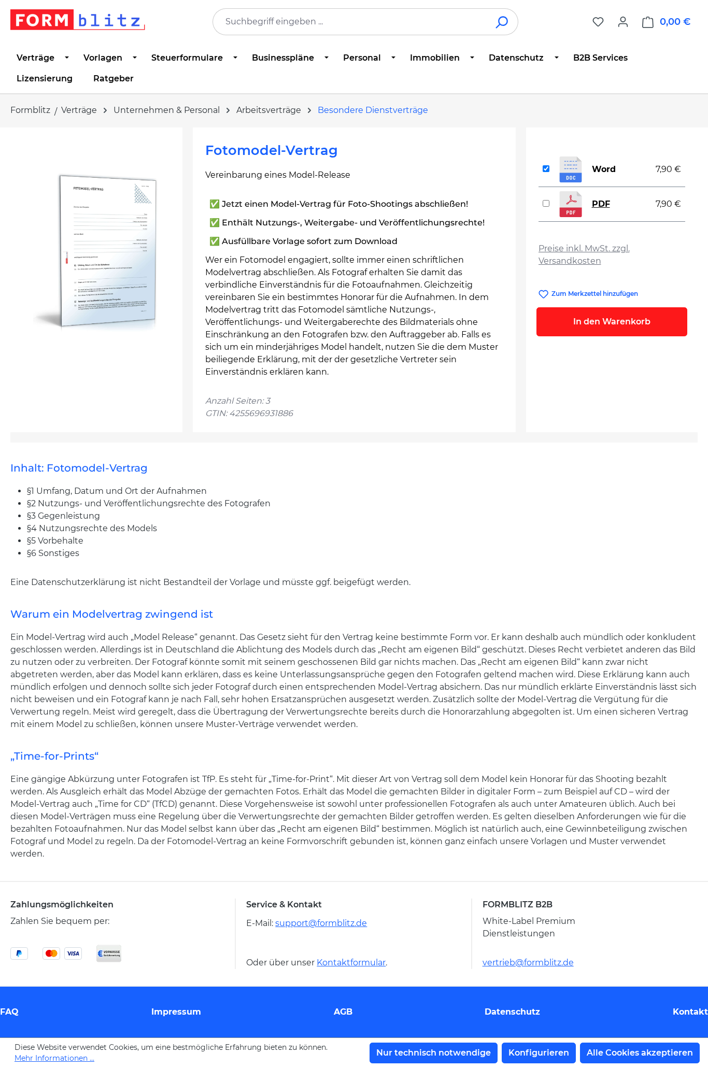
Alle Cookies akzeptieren (640, 1053)
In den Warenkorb (611, 321)
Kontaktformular (351, 962)
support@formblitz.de (321, 923)
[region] (96, 251)
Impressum (176, 1012)
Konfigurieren (538, 1053)
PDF (601, 204)
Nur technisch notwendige (433, 1053)
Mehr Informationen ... (54, 1058)
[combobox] (350, 21)
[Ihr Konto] (623, 21)
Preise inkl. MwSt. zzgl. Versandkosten (584, 255)
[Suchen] (502, 21)
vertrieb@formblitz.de (528, 962)
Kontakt (690, 1012)
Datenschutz (512, 1012)
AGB (343, 1012)
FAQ (9, 1012)
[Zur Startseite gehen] (77, 19)
